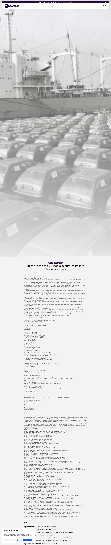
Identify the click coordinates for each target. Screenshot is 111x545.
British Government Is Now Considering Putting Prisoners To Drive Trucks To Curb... (53, 532)
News (61, 262)
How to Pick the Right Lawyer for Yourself (42, 535)
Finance (41, 6)
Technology (29, 526)
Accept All (28, 540)
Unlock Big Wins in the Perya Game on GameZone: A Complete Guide (50, 540)
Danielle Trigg (53, 269)
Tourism (59, 6)
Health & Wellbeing (48, 6)
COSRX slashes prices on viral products (46, 529)
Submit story (70, 6)
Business (36, 6)
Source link (27, 519)
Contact (75, 6)
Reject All (18, 540)
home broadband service (38, 476)
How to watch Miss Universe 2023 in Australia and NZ (45, 543)
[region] (18, 535)
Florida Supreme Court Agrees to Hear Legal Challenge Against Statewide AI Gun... (50, 538)
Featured (56, 262)
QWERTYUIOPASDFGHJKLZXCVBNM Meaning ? (45, 526)
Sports (63, 6)
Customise (8, 540)
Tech (55, 6)
